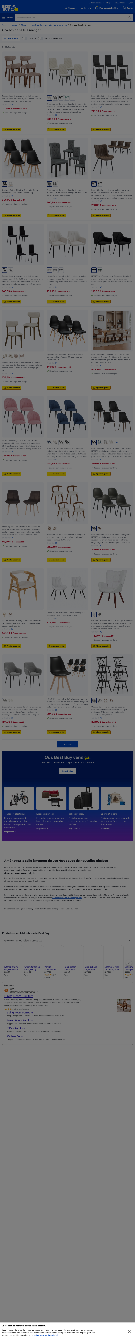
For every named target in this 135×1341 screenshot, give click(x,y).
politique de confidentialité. (46, 1335)
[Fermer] (129, 1332)
